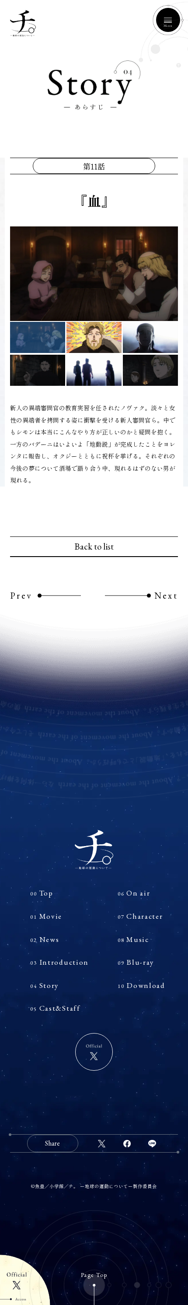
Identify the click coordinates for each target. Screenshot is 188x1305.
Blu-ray (136, 962)
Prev (21, 596)
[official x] (94, 1052)
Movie (46, 916)
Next (166, 596)
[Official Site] (25, 1280)
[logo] (94, 849)
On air (134, 893)
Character (140, 916)
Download (141, 985)
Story (44, 985)
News (44, 939)
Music (133, 939)
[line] (152, 1143)
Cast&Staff (55, 1008)
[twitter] (102, 1143)
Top (41, 893)
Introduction (59, 962)
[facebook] (127, 1143)
